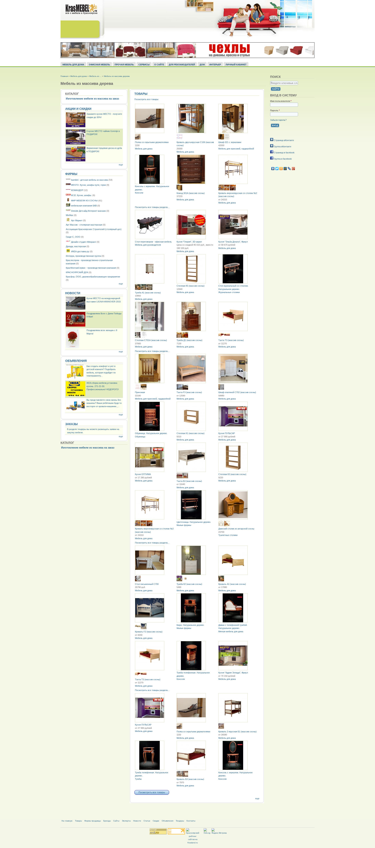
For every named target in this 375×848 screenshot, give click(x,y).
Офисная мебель (99, 64)
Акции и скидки (78, 108)
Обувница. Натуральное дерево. (151, 433)
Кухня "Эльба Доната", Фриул (233, 242)
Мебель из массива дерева (117, 76)
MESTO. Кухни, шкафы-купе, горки (88, 185)
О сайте (159, 64)
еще (121, 164)
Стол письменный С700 (147, 584)
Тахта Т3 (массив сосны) (231, 340)
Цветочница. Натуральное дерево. (194, 522)
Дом (202, 64)
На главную (67, 821)
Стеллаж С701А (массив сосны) (151, 340)
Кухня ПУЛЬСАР (226, 433)
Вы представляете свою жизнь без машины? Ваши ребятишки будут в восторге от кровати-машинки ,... (104, 403)
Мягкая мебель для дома (230, 631)
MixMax (69, 215)
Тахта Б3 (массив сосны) (189, 481)
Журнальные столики (229, 292)
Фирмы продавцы (92, 821)
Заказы (71, 424)
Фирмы (71, 174)
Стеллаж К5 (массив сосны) (190, 286)
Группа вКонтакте (282, 146)
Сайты (116, 821)
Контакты (191, 821)
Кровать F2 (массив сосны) (148, 631)
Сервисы (144, 64)
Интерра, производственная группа (83, 256)
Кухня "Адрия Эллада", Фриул (233, 672)
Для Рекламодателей (182, 64)
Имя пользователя (280, 101)
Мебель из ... (95, 76)
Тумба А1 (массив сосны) (148, 292)
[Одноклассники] (281, 168)
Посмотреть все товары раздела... (152, 207)
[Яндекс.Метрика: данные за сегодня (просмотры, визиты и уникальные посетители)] (219, 831)
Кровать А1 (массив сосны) (232, 584)
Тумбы (138, 779)
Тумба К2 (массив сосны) (189, 584)
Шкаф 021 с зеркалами (229, 142)
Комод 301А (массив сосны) (191, 193)
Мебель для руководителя (148, 245)
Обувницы (140, 436)
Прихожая (140, 392)
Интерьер (215, 64)
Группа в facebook (282, 159)
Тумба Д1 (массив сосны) (189, 340)
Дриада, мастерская (76, 246)
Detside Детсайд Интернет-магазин (88, 211)
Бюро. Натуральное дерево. (190, 625)
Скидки (156, 821)
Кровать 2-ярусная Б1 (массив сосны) (237, 731)
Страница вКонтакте (283, 140)
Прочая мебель (124, 64)
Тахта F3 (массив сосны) (189, 392)
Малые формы (184, 525)
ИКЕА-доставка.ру (80, 251)
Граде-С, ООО (73, 237)
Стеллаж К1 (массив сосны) (190, 433)
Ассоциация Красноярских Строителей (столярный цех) (93, 229)
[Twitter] (277, 168)
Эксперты (126, 821)
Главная (64, 76)
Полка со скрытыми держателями (152, 142)
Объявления (76, 360)
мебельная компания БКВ (84, 205)
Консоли (139, 193)
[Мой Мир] (285, 168)
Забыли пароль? (278, 120)
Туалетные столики (228, 535)
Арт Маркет (76, 220)
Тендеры (180, 821)
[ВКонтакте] (273, 168)
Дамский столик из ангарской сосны (236, 528)
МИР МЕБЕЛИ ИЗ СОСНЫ (84, 200)
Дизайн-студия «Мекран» (83, 242)
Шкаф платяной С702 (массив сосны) (237, 392)
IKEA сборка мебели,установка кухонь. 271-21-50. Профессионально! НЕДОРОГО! (103, 386)
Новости (72, 293)
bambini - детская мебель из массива (89, 180)
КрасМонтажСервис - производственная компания (91, 268)
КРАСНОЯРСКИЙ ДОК (77, 272)
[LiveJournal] (289, 168)
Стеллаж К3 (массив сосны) (232, 474)
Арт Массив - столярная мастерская (84, 225)
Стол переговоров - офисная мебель (153, 242)
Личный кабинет (236, 64)
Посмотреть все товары (146, 99)
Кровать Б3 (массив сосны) (190, 779)
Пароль (275, 110)
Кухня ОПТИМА (143, 474)
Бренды (107, 821)
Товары (140, 93)
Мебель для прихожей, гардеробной (236, 148)
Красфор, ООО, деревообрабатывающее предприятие (93, 276)
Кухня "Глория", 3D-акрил (189, 242)
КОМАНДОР (77, 190)
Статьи (147, 821)
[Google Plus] (293, 168)
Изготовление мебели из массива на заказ (92, 98)
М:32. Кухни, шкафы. (81, 195)
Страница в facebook (284, 152)
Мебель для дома (73, 64)
